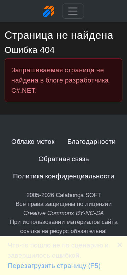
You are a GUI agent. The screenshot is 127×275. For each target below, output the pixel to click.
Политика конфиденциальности (63, 176)
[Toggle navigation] (73, 11)
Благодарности (91, 141)
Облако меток (32, 141)
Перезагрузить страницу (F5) (54, 265)
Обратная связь (63, 159)
